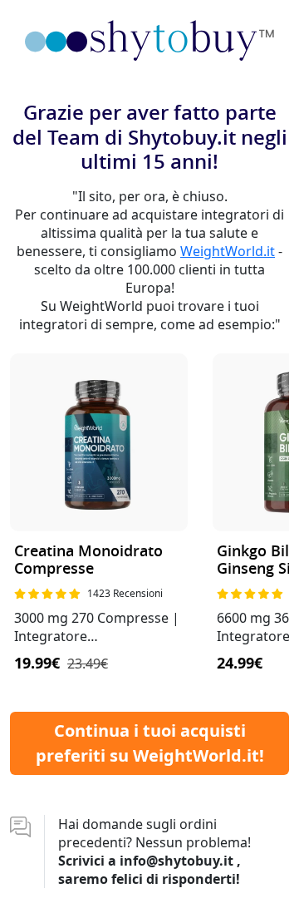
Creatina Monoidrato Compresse (88, 561)
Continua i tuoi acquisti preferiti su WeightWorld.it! (150, 743)
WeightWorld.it (227, 251)
